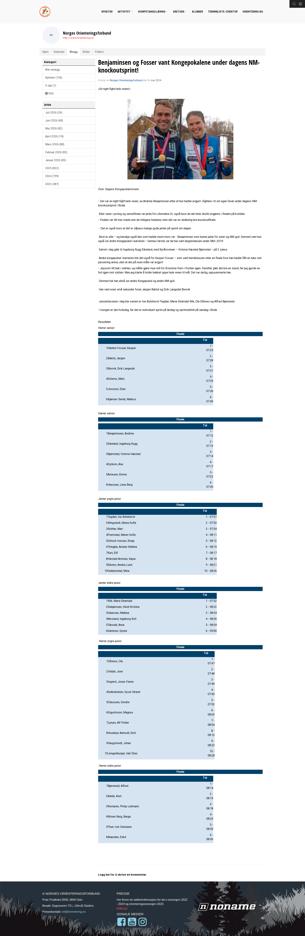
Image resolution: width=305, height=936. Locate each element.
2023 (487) (52, 184)
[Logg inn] (300, 4)
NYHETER (107, 11)
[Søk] (294, 4)
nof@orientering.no (74, 911)
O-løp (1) (50, 85)
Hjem (45, 51)
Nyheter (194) (53, 77)
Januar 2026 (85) (55, 160)
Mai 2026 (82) (53, 128)
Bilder (86, 51)
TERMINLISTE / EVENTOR (223, 11)
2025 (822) (52, 168)
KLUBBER (197, 11)
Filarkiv (99, 51)
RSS (51, 93)
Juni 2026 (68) (54, 120)
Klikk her (122, 908)
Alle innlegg (52, 69)
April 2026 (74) (54, 136)
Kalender (59, 51)
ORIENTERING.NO (253, 11)
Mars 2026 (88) (54, 144)
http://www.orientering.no (78, 38)
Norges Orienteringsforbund (126, 80)
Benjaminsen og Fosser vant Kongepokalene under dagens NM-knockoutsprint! (179, 66)
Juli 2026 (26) (53, 112)
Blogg (73, 51)
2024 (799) (52, 176)
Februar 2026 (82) (56, 152)
